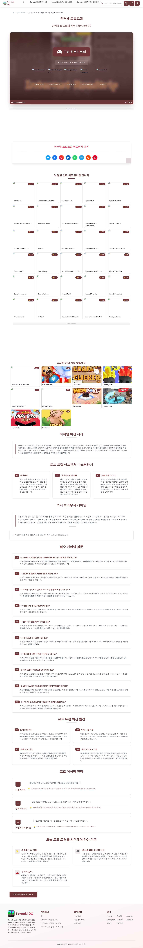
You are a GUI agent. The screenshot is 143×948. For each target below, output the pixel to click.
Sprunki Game (21, 13)
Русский (120, 920)
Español (129, 916)
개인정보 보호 (79, 920)
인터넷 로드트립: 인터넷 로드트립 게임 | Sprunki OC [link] (45, 13)
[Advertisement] (71, 124)
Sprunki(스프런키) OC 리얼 (62, 2)
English (109, 916)
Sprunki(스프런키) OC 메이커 (88, 2)
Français (120, 923)
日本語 (119, 916)
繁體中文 (129, 920)
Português (111, 920)
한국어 (109, 923)
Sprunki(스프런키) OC (38, 2)
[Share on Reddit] (88, 157)
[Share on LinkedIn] (68, 157)
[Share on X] (48, 157)
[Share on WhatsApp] (74, 157)
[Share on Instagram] (61, 157)
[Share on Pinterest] (94, 157)
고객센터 (77, 916)
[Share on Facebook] (54, 157)
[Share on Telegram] (81, 157)
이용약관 (77, 923)
